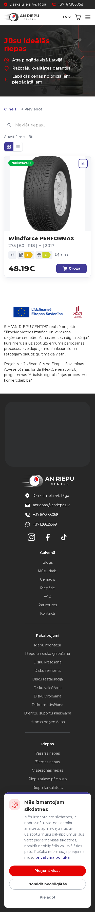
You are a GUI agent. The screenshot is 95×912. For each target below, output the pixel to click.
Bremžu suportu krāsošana (47, 713)
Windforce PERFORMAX (41, 238)
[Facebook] (48, 537)
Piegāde (47, 588)
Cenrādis (47, 579)
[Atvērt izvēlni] (88, 17)
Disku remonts (47, 670)
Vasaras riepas (47, 753)
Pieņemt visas (47, 870)
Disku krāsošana (47, 662)
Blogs (48, 562)
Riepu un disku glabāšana (47, 653)
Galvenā (47, 552)
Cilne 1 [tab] (10, 109)
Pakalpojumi (47, 635)
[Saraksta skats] (18, 146)
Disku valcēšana (47, 688)
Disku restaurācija (47, 679)
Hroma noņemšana (47, 722)
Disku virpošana (47, 696)
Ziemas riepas (47, 762)
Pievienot (31, 109)
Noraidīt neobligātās (47, 884)
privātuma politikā (52, 857)
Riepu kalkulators (47, 787)
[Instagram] (31, 537)
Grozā (75, 268)
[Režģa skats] (8, 146)
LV (65, 17)
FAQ (47, 596)
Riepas (47, 744)
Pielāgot (47, 897)
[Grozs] (78, 17)
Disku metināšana (47, 705)
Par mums (47, 605)
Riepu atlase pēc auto (47, 779)
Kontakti (47, 613)
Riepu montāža (47, 645)
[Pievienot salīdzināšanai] (83, 163)
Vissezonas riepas (47, 770)
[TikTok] (64, 537)
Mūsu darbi (47, 571)
